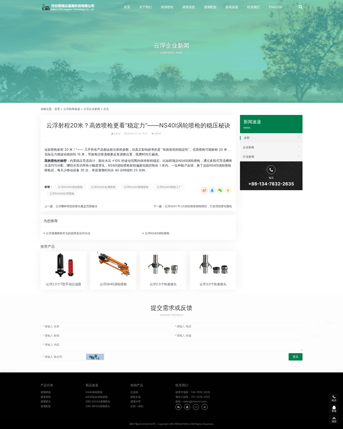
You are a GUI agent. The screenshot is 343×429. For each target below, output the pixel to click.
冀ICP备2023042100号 (143, 423)
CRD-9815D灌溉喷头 (98, 406)
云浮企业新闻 (91, 109)
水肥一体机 (136, 406)
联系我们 (253, 7)
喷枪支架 (135, 396)
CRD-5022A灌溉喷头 (98, 401)
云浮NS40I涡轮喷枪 (70, 187)
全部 (247, 137)
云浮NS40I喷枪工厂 (169, 187)
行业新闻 (248, 156)
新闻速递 (231, 7)
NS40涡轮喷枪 (94, 392)
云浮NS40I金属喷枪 (103, 187)
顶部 (334, 421)
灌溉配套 (210, 7)
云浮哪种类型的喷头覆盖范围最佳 (76, 206)
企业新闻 (248, 147)
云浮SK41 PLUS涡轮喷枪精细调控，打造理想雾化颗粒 (198, 206)
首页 (127, 7)
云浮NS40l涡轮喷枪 (157, 233)
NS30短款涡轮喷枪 (97, 396)
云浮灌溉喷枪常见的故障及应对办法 (67, 233)
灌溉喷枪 (167, 7)
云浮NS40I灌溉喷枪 (136, 187)
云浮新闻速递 (71, 109)
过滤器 (134, 392)
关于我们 (145, 7)
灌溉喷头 (45, 401)
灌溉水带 (135, 401)
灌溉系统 (188, 7)
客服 (334, 410)
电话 (334, 400)
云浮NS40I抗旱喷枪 (61, 193)
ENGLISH (275, 7)
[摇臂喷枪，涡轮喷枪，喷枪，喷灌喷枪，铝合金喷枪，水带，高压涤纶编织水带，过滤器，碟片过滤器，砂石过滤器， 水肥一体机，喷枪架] (68, 7)
